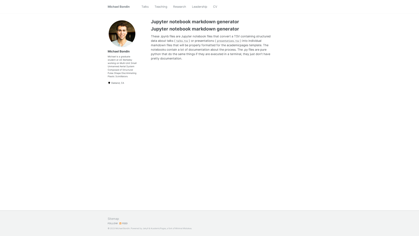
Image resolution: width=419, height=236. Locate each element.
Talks (145, 6)
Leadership (199, 6)
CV (215, 6)
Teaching (161, 6)
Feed (125, 223)
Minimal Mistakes (183, 228)
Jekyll (145, 228)
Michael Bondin (119, 6)
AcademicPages (158, 228)
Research (179, 6)
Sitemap (113, 218)
